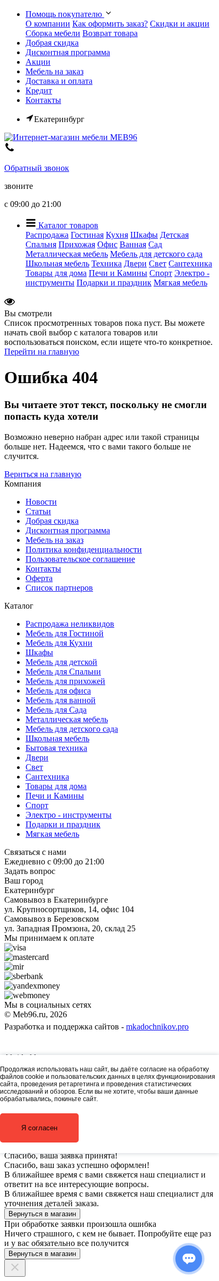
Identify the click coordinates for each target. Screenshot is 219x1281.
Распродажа (47, 234)
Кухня (117, 234)
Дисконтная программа (68, 52)
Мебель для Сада (56, 709)
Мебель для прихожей (65, 681)
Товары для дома (56, 273)
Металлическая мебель (67, 253)
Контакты (43, 100)
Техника (106, 263)
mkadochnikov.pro (157, 1026)
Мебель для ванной (61, 700)
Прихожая (76, 244)
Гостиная (87, 234)
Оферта (39, 578)
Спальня (41, 244)
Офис (107, 244)
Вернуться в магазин (42, 1214)
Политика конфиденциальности (84, 549)
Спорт (160, 273)
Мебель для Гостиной (65, 633)
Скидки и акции (179, 23)
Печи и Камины (118, 273)
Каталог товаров (67, 225)
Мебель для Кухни (59, 642)
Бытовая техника (56, 747)
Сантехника (190, 263)
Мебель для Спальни (63, 671)
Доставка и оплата (59, 80)
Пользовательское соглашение (80, 559)
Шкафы (144, 234)
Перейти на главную (41, 351)
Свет (157, 263)
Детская (174, 234)
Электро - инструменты (69, 814)
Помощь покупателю (65, 14)
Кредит (39, 90)
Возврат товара (110, 33)
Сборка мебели (53, 33)
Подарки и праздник (114, 282)
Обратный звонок (36, 167)
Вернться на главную (42, 474)
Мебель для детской (61, 662)
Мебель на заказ (54, 71)
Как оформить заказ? (110, 23)
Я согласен (39, 1128)
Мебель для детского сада (156, 253)
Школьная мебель (57, 263)
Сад (155, 244)
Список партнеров (59, 587)
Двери (135, 263)
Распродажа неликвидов (70, 623)
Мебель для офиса (58, 690)
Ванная (133, 244)
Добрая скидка (52, 42)
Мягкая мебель (180, 282)
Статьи (38, 511)
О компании (48, 23)
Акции (38, 61)
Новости (41, 501)
